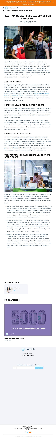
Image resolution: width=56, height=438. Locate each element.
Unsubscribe (27, 429)
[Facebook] (25, 432)
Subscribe (39, 367)
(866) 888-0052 (27, 427)
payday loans (38, 93)
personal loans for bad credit (12, 148)
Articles (8, 10)
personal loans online (17, 95)
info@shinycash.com (27, 426)
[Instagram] (30, 432)
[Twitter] (15, 290)
